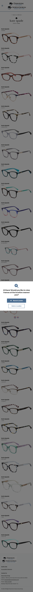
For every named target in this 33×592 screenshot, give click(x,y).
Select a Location (16, 306)
